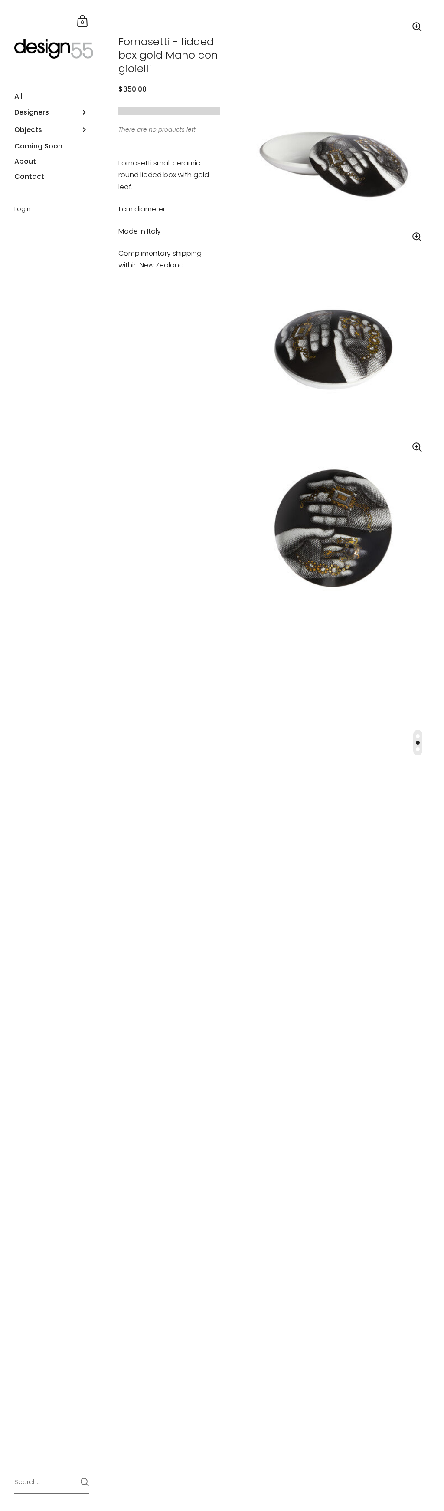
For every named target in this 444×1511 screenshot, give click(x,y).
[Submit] (84, 1482)
